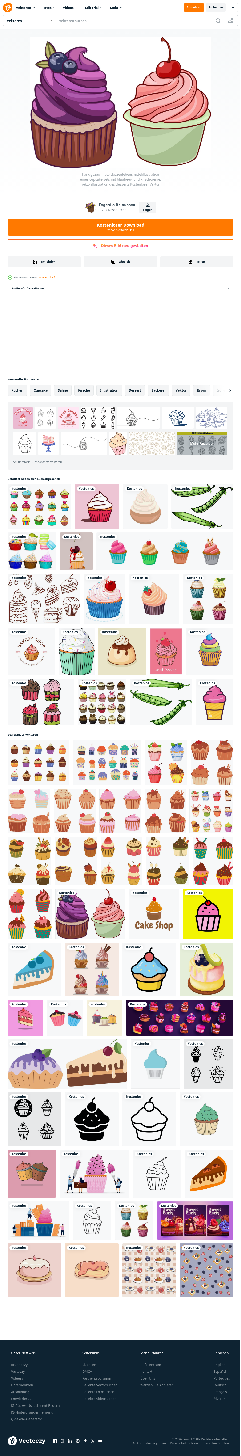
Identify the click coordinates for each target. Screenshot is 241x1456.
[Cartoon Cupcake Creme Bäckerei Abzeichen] (31, 648)
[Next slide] (222, 390)
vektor (181, 390)
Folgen (146, 210)
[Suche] (214, 20)
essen (201, 390)
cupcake (41, 390)
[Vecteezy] (7, 7)
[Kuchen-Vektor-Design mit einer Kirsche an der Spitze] (203, 1114)
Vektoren (23, 7)
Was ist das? (47, 277)
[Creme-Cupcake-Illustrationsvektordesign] (96, 506)
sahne (63, 390)
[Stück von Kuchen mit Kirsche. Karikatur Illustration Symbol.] (146, 1114)
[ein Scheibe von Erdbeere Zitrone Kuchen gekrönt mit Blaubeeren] (90, 1114)
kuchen (17, 390)
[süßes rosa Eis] (30, 764)
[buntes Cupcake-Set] (39, 506)
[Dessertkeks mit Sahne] (143, 506)
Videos (68, 7)
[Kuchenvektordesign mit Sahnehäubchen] (90, 1058)
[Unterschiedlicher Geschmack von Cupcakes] (32, 550)
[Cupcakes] (121, 704)
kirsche (84, 390)
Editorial (92, 7)
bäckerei (158, 390)
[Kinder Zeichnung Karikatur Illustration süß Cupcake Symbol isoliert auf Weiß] (203, 1281)
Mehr (114, 7)
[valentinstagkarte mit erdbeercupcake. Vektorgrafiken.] (163, 648)
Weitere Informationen (28, 288)
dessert (135, 390)
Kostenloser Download (118, 227)
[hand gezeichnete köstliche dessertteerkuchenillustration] (120, 648)
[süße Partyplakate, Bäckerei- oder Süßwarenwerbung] (192, 1381)
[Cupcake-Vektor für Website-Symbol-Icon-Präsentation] (153, 1227)
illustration (109, 390)
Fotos (47, 7)
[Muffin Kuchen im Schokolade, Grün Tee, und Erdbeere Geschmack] (35, 1171)
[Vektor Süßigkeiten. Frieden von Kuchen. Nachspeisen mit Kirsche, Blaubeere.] (66, 1227)
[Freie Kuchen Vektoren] (43, 597)
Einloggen (212, 7)
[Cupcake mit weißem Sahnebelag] (75, 648)
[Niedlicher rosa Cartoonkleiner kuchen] (102, 597)
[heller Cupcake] (206, 648)
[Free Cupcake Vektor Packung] (48, 704)
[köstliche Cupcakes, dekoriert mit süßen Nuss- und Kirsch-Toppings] (75, 550)
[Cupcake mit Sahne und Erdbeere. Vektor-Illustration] (152, 597)
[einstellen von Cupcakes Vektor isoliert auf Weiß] (205, 1227)
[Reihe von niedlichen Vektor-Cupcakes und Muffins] (203, 1058)
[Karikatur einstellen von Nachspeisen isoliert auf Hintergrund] (147, 1171)
